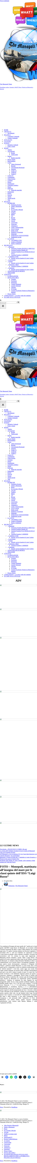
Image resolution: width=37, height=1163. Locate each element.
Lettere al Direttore (16, 242)
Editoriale (14, 234)
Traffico (13, 213)
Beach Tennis (11, 159)
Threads (13, 287)
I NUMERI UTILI (16, 240)
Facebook (14, 281)
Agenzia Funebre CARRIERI (19, 255)
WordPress (14, 1107)
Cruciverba (14, 222)
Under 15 (14, 171)
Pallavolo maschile (16, 190)
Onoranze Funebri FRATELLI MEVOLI (23, 248)
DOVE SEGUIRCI (9, 1152)
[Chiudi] (3, 306)
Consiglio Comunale (13, 136)
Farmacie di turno (16, 205)
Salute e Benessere (16, 206)
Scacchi (10, 195)
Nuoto (9, 187)
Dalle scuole (14, 230)
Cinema (13, 219)
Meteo (13, 214)
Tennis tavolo (11, 198)
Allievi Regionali (16, 164)
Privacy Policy (12, 294)
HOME (6, 130)
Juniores (13, 169)
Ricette (13, 218)
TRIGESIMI (11, 273)
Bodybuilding (11, 161)
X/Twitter (14, 289)
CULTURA (7, 141)
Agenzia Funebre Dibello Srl (19, 250)
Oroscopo (14, 224)
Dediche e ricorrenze (17, 232)
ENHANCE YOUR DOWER (19, 235)
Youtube (13, 279)
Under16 (13, 172)
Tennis (9, 196)
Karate (13, 153)
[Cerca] (0, 300)
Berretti (13, 166)
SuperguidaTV (8, 1137)
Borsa (12, 208)
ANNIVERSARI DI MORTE (16, 271)
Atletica (10, 150)
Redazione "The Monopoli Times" (18, 886)
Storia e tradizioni (16, 243)
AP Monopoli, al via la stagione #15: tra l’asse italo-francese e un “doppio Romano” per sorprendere (18, 854)
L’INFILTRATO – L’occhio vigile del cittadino (17, 295)
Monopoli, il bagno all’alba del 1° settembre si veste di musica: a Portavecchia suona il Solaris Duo (18, 858)
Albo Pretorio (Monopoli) (11, 1125)
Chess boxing (11, 179)
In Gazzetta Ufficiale (17, 209)
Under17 (13, 174)
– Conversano (11, 260)
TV (12, 216)
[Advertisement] (18, 109)
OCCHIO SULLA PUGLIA (12, 297)
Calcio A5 (10, 175)
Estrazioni (7, 1149)
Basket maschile (15, 158)
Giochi (13, 221)
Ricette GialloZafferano (10, 1139)
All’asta (13, 211)
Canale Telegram (16, 286)
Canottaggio (11, 177)
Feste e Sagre (11, 146)
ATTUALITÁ (8, 140)
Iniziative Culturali (13, 145)
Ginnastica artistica (13, 185)
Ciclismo (10, 180)
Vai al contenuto (4, 1)
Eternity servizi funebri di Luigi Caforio (22, 258)
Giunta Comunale (13, 138)
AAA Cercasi (15, 229)
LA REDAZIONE (13, 276)
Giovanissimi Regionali (17, 167)
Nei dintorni (11, 133)
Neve (1, 1107)
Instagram (14, 282)
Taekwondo (14, 154)
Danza (9, 182)
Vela (9, 200)
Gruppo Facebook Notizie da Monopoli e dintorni (23, 291)
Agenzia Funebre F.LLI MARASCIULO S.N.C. (23, 252)
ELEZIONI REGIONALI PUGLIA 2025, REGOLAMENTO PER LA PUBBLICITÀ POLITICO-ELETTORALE (16, 1156)
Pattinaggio (11, 192)
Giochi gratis (7, 1142)
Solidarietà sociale (16, 237)
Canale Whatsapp (16, 284)
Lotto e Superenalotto (17, 227)
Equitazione (11, 183)
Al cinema (7, 1141)
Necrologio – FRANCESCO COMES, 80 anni (13, 849)
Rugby (9, 193)
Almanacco (14, 226)
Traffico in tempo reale (10, 1134)
